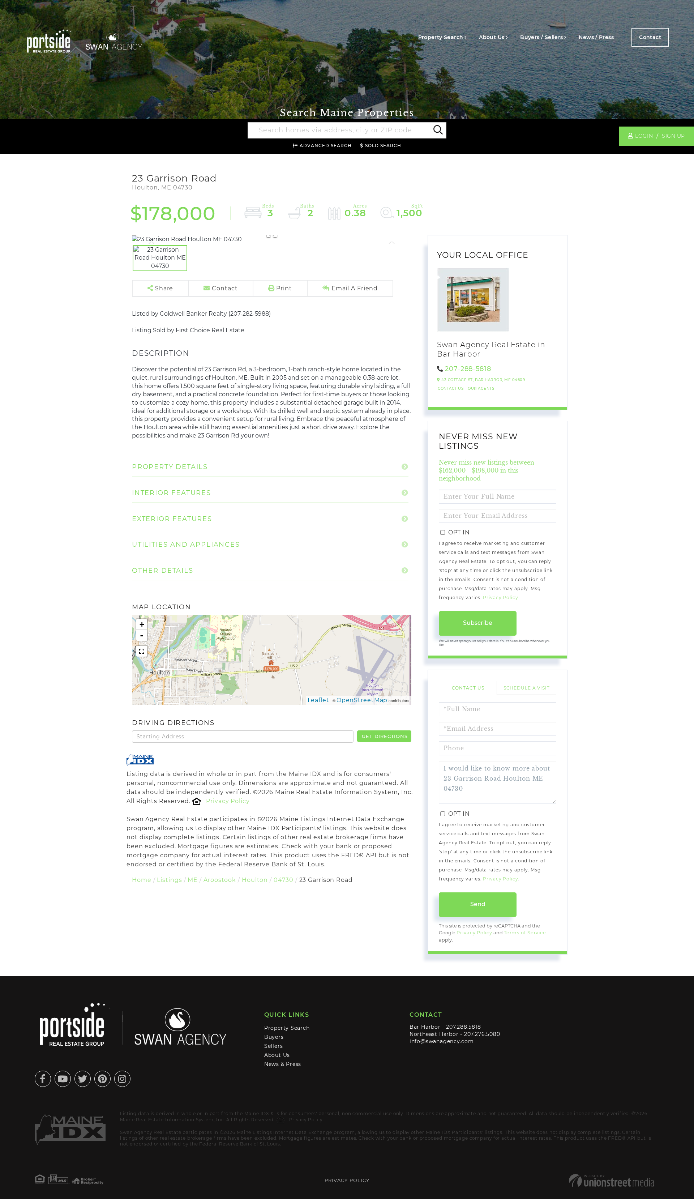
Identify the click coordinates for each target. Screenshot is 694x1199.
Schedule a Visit (527, 688)
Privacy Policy (227, 801)
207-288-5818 (468, 369)
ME (193, 879)
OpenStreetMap (362, 700)
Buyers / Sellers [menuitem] (541, 37)
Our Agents (481, 388)
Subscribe (477, 622)
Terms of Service (525, 932)
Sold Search (383, 145)
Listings (169, 879)
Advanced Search (326, 145)
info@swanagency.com (442, 1041)
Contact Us (450, 388)
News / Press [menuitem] (596, 37)
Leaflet (318, 700)
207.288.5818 (463, 1027)
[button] (437, 130)
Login (644, 136)
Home (141, 879)
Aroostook (220, 879)
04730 (283, 879)
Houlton (255, 879)
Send (477, 904)
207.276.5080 (482, 1034)
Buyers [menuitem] (274, 1037)
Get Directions (384, 736)
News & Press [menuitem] (282, 1064)
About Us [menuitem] (491, 37)
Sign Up (673, 136)
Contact (650, 37)
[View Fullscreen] (141, 651)
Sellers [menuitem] (273, 1046)
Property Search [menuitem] (440, 37)
